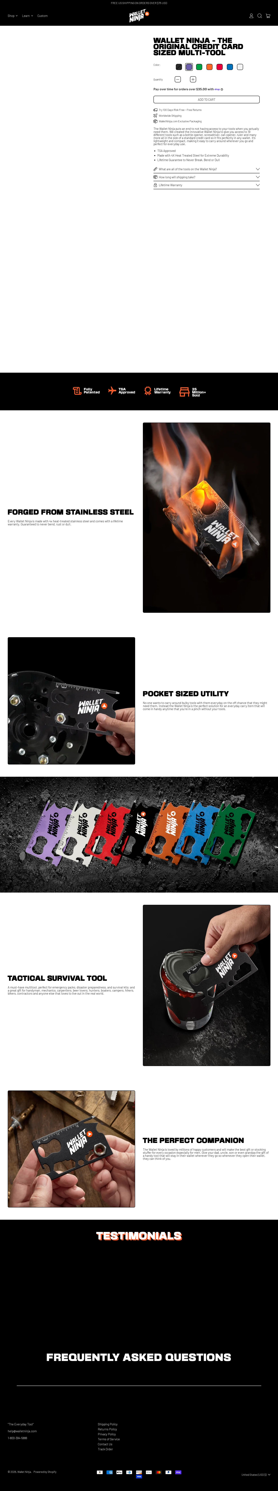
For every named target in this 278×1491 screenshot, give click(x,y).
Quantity (158, 79)
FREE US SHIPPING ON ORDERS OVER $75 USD (139, 3)
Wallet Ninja (24, 1471)
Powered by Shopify (44, 1471)
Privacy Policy (107, 1434)
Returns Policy (107, 1429)
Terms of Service (109, 1439)
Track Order (105, 1449)
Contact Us (105, 1444)
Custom (42, 16)
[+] (193, 79)
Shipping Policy (108, 1424)
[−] (178, 79)
